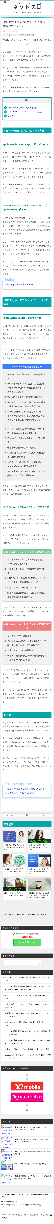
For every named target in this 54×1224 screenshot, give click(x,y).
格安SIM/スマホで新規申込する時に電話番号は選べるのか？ (39, 871)
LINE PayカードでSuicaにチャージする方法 (26, 112)
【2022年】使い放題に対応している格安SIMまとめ (13, 870)
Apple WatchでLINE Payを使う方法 (22, 108)
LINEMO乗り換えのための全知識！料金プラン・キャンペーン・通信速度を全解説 (39, 895)
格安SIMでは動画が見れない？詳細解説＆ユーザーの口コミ (39, 847)
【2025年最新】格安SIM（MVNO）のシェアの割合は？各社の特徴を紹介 (31, 1141)
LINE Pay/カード (9, 35)
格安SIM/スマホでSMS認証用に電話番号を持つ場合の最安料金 (32, 1153)
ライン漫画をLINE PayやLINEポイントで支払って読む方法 (15, 914)
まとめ (10, 116)
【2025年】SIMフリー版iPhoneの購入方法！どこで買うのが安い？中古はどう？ (32, 1128)
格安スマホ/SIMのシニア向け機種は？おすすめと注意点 (27, 1049)
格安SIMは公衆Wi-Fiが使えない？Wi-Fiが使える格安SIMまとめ (14, 847)
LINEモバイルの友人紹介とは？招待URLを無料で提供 (13, 894)
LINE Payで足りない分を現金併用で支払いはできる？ (40, 914)
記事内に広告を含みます (26, 35)
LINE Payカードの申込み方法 (19, 284)
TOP (25, 1195)
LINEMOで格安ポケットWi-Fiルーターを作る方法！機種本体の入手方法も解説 (32, 1177)
